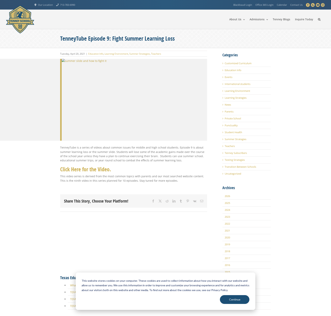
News (228, 104)
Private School (233, 118)
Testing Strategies (235, 159)
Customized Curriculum (238, 63)
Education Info (95, 53)
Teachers (156, 53)
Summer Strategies (139, 53)
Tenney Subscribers (236, 153)
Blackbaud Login (242, 5)
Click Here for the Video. (85, 87)
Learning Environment (116, 53)
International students (237, 84)
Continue (234, 299)
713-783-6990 (67, 5)
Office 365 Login (264, 5)
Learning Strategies (236, 97)
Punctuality (231, 125)
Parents (229, 111)
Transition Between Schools (240, 166)
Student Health (233, 132)
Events (228, 77)
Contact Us (296, 5)
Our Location (45, 5)
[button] (319, 19)
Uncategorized (233, 173)
